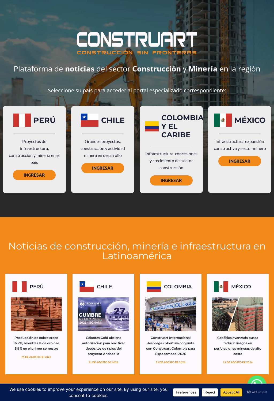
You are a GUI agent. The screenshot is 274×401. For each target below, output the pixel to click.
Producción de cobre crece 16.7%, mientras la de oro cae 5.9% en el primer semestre (36, 343)
